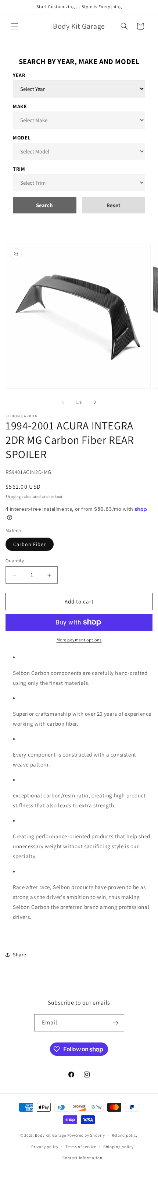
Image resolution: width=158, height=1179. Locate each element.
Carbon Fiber (29, 544)
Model (21, 137)
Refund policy (125, 1135)
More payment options (79, 639)
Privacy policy (44, 1146)
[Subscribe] (116, 1022)
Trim (19, 169)
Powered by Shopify (86, 1135)
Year (19, 75)
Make (20, 106)
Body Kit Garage (50, 1135)
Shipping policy (118, 1146)
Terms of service (80, 1146)
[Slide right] (95, 402)
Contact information (82, 1157)
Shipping (13, 496)
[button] (15, 26)
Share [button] (19, 954)
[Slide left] (63, 402)
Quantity (15, 560)
